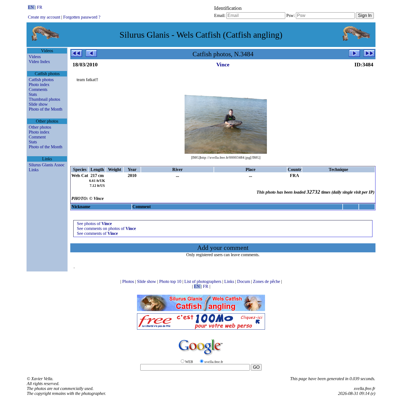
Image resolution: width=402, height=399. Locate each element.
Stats (33, 94)
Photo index (39, 84)
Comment (37, 137)
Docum (244, 281)
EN (31, 7)
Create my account (44, 17)
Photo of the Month (45, 109)
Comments (38, 89)
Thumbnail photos (44, 99)
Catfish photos (41, 79)
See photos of (94, 223)
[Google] (201, 356)
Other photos (40, 127)
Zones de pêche (267, 281)
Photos (128, 281)
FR (39, 7)
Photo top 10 (170, 281)
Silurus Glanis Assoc (47, 164)
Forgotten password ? (81, 17)
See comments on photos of (106, 228)
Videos (35, 56)
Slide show (38, 104)
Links (34, 169)
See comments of (97, 233)
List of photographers (203, 281)
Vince (222, 64)
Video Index (39, 61)
